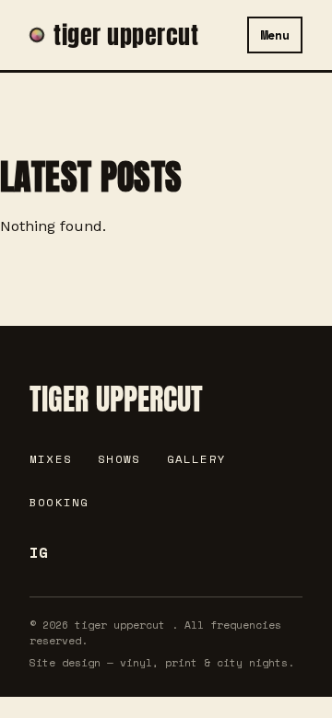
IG (39, 552)
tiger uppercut (125, 34)
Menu (275, 35)
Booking (59, 502)
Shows (119, 459)
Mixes (51, 459)
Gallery (197, 459)
